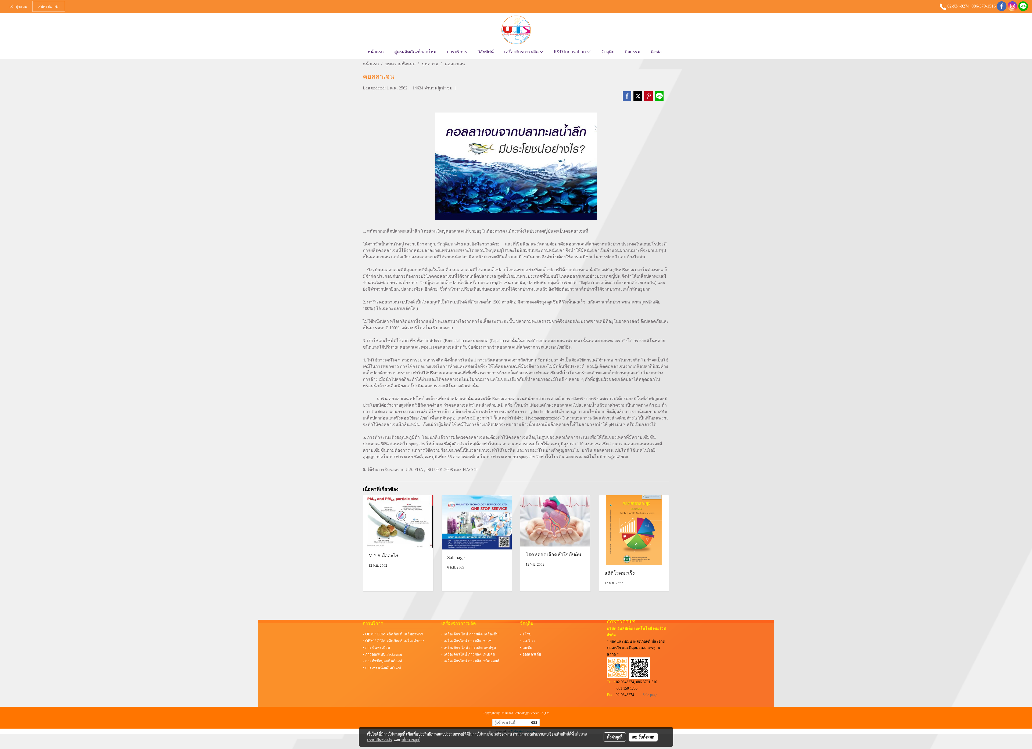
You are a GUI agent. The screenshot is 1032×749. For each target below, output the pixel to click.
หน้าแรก (376, 52)
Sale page (650, 695)
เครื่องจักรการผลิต (522, 52)
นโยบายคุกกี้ (411, 739)
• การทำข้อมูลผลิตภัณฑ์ (382, 661)
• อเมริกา (527, 641)
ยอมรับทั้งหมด (643, 736)
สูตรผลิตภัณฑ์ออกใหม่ (415, 52)
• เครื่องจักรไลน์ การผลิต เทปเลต (468, 654)
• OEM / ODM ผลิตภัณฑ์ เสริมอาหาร (393, 634)
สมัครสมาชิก (48, 6)
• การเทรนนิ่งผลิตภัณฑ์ (382, 668)
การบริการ (457, 52)
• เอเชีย (526, 648)
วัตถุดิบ (607, 52)
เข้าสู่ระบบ (18, 6)
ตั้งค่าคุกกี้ (614, 736)
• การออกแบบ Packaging (382, 654)
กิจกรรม (632, 52)
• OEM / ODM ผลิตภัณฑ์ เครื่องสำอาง (393, 641)
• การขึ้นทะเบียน (376, 648)
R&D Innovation (570, 52)
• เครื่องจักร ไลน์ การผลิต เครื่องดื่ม (470, 634)
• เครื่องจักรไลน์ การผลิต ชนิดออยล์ (470, 661)
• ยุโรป (525, 634)
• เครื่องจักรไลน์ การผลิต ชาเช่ (466, 641)
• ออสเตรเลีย (530, 654)
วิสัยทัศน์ (486, 52)
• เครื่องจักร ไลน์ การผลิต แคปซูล (468, 648)
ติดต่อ (656, 52)
